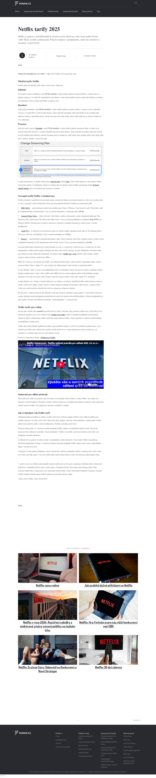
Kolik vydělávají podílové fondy (109, 743)
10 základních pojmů (85, 756)
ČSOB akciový (127, 747)
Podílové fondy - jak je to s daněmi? (109, 766)
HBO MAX (25, 208)
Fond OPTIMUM (128, 758)
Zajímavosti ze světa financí (33, 11)
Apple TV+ (25, 231)
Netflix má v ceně (69, 254)
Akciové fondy (83, 746)
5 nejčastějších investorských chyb (107, 760)
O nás (135, 3)
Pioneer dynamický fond (131, 750)
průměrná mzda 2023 (63, 747)
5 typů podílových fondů (86, 742)
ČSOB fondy (127, 736)
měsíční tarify (55, 181)
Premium (39, 128)
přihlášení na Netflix (48, 337)
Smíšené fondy (83, 753)
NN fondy (126, 740)
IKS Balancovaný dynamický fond (128, 762)
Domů (17, 11)
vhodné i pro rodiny (58, 314)
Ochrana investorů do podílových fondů (108, 749)
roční (67, 181)
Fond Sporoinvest (129, 743)
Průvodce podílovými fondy (85, 737)
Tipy (98, 11)
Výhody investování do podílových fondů (108, 737)
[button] (53, 11)
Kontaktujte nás (61, 740)
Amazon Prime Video (29, 216)
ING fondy (126, 754)
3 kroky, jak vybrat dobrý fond (109, 754)
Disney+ (24, 239)
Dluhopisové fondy (84, 749)
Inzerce (58, 743)
